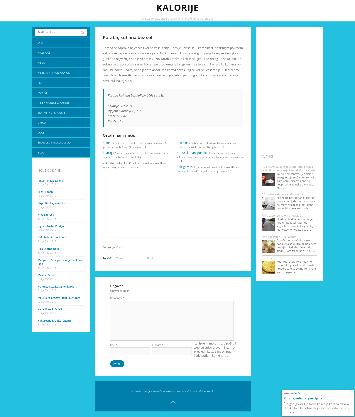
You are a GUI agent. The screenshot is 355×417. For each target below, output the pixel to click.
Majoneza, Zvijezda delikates (56, 286)
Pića (40, 82)
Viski (106, 163)
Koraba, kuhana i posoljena (303, 398)
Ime (113, 345)
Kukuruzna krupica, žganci (54, 320)
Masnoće (44, 52)
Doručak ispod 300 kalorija (279, 237)
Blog (41, 152)
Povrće (43, 92)
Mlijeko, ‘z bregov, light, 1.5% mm (59, 298)
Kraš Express (46, 214)
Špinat (107, 143)
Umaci (42, 122)
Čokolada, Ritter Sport (52, 237)
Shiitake (182, 143)
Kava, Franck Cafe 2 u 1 (52, 309)
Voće (41, 132)
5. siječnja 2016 (47, 230)
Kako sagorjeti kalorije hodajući (282, 215)
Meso (41, 62)
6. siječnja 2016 (47, 184)
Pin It (150, 258)
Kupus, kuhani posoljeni (193, 153)
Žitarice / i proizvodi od (54, 142)
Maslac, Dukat (46, 275)
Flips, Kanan (45, 192)
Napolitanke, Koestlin (51, 203)
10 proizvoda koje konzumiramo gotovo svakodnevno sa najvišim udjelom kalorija (288, 168)
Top (173, 402)
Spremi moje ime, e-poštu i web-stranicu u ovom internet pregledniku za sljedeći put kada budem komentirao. (215, 349)
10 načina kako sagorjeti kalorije (282, 194)
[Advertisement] (173, 211)
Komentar (117, 298)
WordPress (169, 391)
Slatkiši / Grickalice (51, 112)
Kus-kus (267, 258)
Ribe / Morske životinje (53, 102)
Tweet (120, 258)
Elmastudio (207, 391)
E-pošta (157, 345)
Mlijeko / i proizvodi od (54, 72)
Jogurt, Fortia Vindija (51, 226)
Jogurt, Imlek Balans (50, 180)
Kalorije (177, 7)
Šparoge (108, 153)
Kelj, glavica (185, 167)
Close (352, 392)
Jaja (40, 42)
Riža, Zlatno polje (49, 249)
